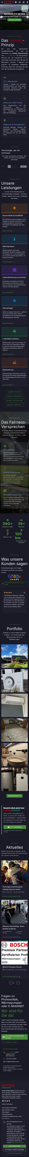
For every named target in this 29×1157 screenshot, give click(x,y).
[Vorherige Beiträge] (11, 982)
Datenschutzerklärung (17, 1142)
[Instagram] (20, 2)
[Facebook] (16, 2)
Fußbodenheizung (7, 1114)
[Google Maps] (24, 2)
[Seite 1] (13, 982)
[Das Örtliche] (9, 1101)
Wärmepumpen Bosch (8, 1110)
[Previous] (1, 17)
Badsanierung (6, 1118)
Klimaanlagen (5, 1112)
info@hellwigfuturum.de (12, 1061)
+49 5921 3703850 (11, 1058)
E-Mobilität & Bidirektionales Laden (12, 1116)
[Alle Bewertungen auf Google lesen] (15, 577)
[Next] (27, 17)
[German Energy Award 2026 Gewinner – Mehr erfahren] (24, 8)
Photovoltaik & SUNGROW (9, 1108)
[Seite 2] (15, 982)
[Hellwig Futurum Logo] (9, 2)
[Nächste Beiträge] (18, 982)
